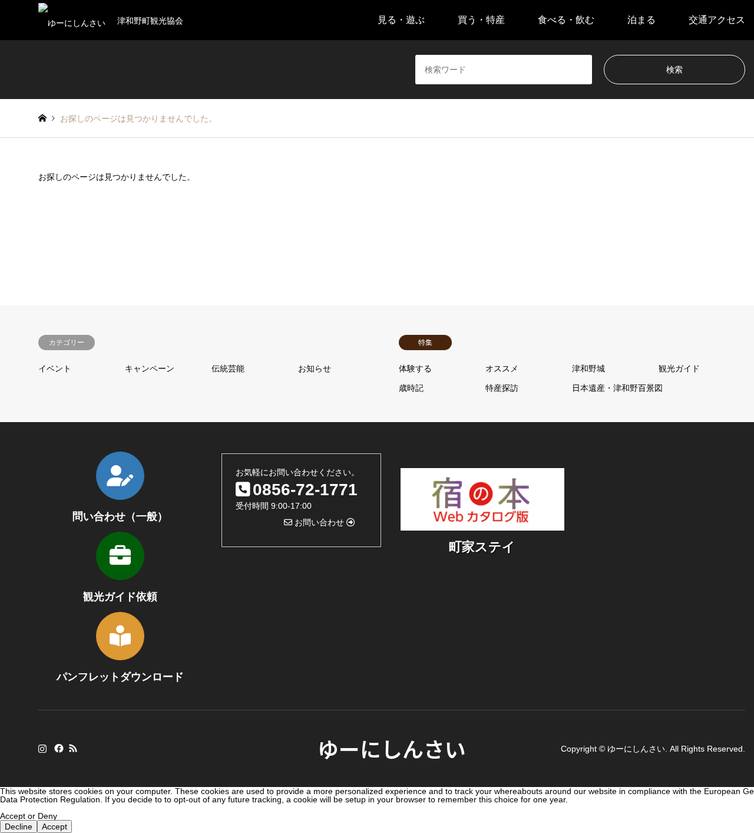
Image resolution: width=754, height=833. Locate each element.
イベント (54, 368)
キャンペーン (149, 368)
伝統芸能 (227, 368)
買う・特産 (481, 20)
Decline (18, 826)
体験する (415, 368)
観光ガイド (679, 368)
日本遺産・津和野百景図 (617, 388)
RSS (73, 748)
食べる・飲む (566, 20)
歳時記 (411, 388)
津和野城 (588, 368)
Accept (54, 826)
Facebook (58, 748)
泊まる (641, 20)
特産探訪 (501, 388)
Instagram (42, 748)
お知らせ (314, 368)
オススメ (501, 368)
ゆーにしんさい (392, 748)
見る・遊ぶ (401, 20)
